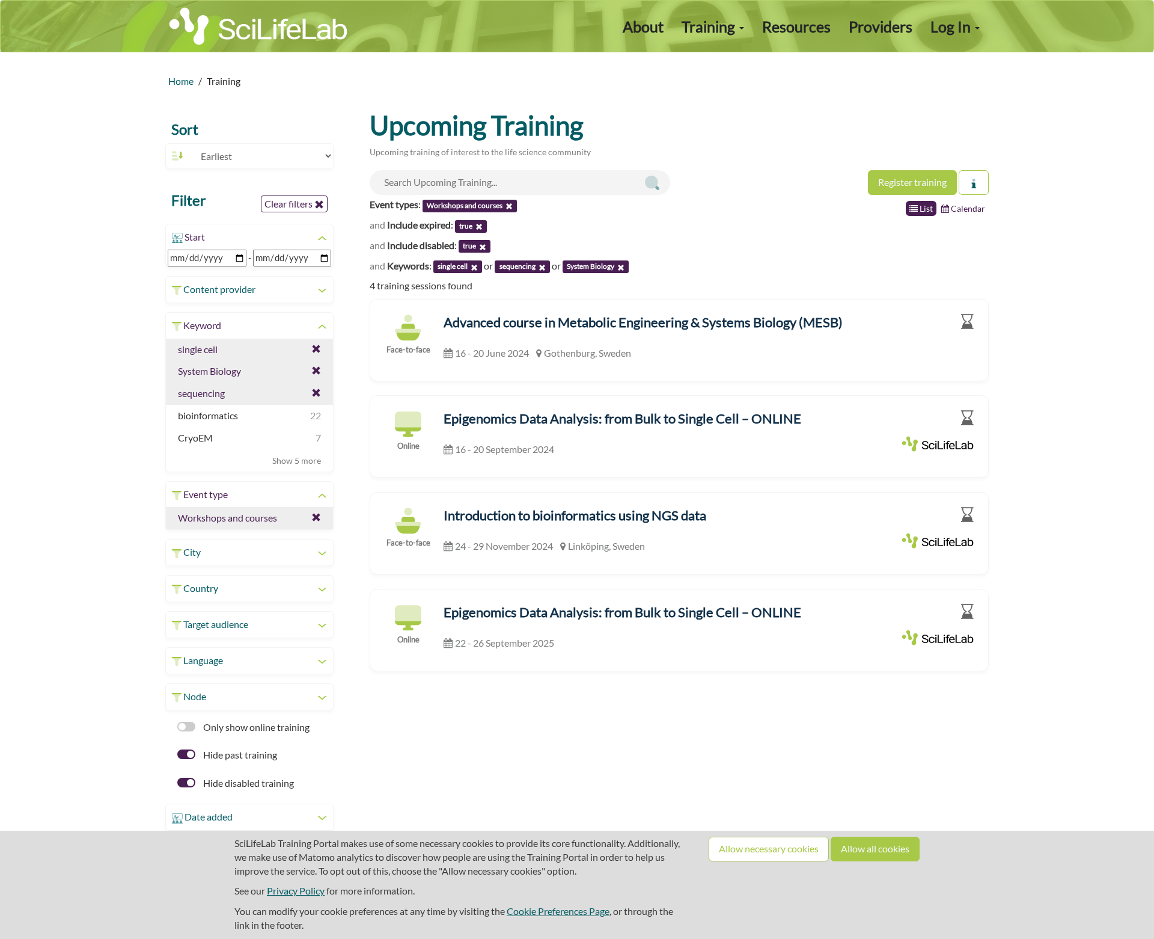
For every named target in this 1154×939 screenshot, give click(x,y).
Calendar (967, 208)
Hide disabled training (247, 783)
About (643, 26)
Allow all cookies (875, 848)
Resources (796, 26)
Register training (912, 182)
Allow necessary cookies (769, 848)
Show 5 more (296, 460)
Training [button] (710, 26)
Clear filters (289, 203)
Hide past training (239, 754)
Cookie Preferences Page (558, 911)
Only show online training (255, 727)
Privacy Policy (296, 890)
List (925, 208)
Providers (880, 26)
